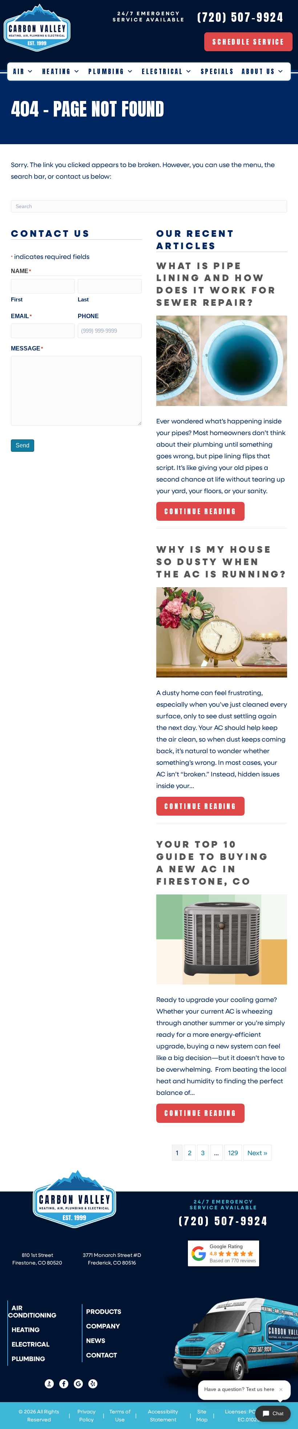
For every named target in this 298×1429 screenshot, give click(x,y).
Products (103, 1311)
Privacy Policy (86, 1415)
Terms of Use (119, 1415)
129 (233, 1152)
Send (22, 445)
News (95, 1340)
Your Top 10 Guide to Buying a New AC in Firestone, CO (212, 862)
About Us (258, 71)
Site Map (202, 1415)
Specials (217, 71)
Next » (257, 1152)
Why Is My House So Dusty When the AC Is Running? (221, 561)
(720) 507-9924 (224, 1221)
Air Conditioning (32, 1311)
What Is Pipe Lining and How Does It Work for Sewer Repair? (216, 284)
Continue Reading (200, 513)
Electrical (162, 71)
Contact (101, 1355)
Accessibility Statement (163, 1415)
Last (83, 299)
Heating (56, 71)
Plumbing (106, 71)
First (17, 299)
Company (103, 1326)
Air (19, 71)
